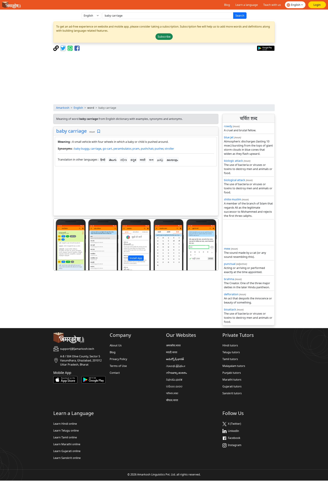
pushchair (147, 148)
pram (135, 148)
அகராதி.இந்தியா (175, 366)
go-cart (107, 148)
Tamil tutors (230, 359)
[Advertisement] (164, 78)
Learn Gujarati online (66, 451)
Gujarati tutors (232, 386)
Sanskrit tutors (232, 393)
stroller (169, 148)
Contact (115, 373)
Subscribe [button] (164, 36)
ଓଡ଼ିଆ (123, 160)
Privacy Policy (118, 359)
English (78, 108)
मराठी (142, 160)
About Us (116, 345)
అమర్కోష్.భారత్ (175, 359)
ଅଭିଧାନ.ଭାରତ (174, 386)
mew (227, 248)
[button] (65, 244)
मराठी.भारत (171, 352)
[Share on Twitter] (63, 48)
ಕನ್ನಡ (133, 160)
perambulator (122, 148)
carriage (96, 148)
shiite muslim (232, 199)
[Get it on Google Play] (266, 48)
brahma (229, 279)
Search (239, 15)
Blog (227, 5)
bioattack (230, 309)
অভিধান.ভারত (172, 393)
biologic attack (233, 161)
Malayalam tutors (233, 366)
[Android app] (93, 379)
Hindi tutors (230, 345)
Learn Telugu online (66, 430)
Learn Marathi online (66, 444)
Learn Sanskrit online (67, 458)
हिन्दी (102, 160)
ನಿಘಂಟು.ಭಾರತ (174, 379)
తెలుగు (113, 160)
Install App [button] (136, 258)
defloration (231, 294)
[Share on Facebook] (77, 48)
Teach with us (272, 5)
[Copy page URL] (56, 48)
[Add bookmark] (98, 131)
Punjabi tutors (231, 373)
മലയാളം (172, 160)
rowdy (228, 126)
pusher (159, 148)
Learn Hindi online (65, 424)
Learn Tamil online (65, 437)
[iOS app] (65, 379)
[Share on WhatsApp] (70, 48)
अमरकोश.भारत (173, 345)
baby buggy (81, 148)
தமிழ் (160, 160)
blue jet (229, 137)
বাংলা (151, 160)
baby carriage (71, 131)
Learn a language (246, 5)
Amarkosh (62, 108)
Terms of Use (118, 366)
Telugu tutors (231, 352)
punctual (229, 264)
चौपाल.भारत (172, 400)
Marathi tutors (231, 379)
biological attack (234, 180)
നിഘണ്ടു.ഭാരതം (176, 373)
